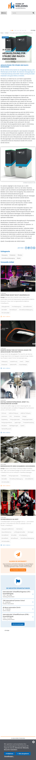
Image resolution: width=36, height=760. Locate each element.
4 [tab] (15, 30)
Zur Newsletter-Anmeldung (18, 570)
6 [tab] (19, 30)
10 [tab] (25, 30)
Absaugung (4, 255)
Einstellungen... (9, 756)
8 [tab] (22, 30)
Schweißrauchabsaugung (8, 258)
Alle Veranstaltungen (18, 624)
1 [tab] (10, 30)
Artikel (6, 33)
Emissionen (12, 255)
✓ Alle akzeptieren (23, 754)
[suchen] (33, 13)
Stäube (19, 258)
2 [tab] (12, 30)
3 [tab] (14, 30)
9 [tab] (24, 30)
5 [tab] (17, 30)
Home (2, 33)
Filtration (20, 255)
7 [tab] (20, 30)
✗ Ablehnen (9, 754)
